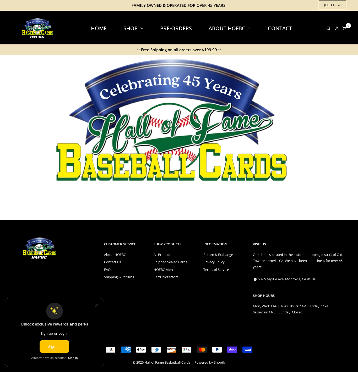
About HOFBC (115, 254)
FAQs (108, 269)
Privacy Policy (214, 262)
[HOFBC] (38, 28)
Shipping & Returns (119, 277)
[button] (327, 28)
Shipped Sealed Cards (170, 262)
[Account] (337, 28)
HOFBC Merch (165, 269)
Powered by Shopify (210, 362)
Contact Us (112, 262)
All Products (163, 254)
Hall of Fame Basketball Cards (167, 362)
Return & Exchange (218, 254)
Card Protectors (166, 277)
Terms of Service (216, 269)
